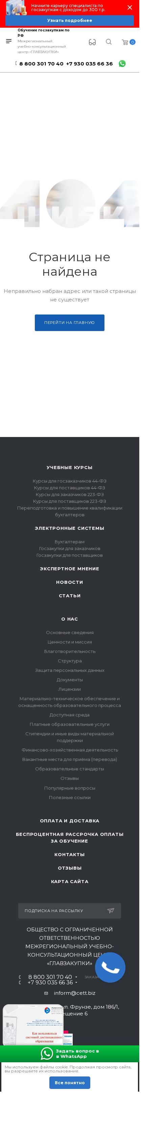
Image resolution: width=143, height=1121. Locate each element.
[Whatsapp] (122, 63)
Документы (70, 679)
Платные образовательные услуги (70, 724)
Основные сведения (70, 632)
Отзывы (70, 778)
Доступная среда (70, 714)
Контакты (69, 854)
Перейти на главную (69, 322)
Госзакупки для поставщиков (70, 555)
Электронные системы (69, 528)
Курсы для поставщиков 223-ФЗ (69, 501)
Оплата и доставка (70, 820)
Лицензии (69, 689)
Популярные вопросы (69, 788)
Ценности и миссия (70, 642)
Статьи (70, 595)
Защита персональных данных (69, 670)
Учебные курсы (69, 467)
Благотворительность (69, 651)
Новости (69, 582)
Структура (70, 660)
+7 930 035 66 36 (89, 63)
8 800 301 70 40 (41, 63)
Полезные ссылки (70, 797)
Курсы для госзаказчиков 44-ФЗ (69, 481)
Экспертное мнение (69, 568)
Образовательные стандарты (69, 768)
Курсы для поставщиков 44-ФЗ (69, 487)
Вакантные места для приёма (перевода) (69, 759)
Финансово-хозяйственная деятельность (70, 750)
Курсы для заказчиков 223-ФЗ (70, 494)
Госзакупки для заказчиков (69, 548)
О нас (69, 619)
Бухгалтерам (70, 541)
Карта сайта (70, 881)
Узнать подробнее (69, 20)
